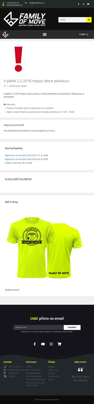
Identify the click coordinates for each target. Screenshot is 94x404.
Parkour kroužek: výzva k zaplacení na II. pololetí (29, 108)
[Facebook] (78, 4)
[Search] (89, 19)
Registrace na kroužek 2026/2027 (21, 155)
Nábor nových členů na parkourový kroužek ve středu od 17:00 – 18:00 (40, 111)
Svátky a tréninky (13, 162)
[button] (45, 34)
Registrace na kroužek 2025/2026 (21, 159)
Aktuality (10, 104)
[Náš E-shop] (44, 286)
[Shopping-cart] (59, 344)
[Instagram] (83, 4)
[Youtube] (88, 4)
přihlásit (51, 130)
